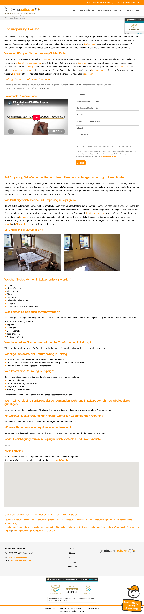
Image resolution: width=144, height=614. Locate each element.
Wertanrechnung (99, 70)
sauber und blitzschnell (22, 70)
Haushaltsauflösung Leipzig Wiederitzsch (107, 527)
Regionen (128, 10)
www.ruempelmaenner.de (19, 558)
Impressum (72, 562)
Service (117, 10)
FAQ (138, 10)
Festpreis (23, 217)
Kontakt (72, 557)
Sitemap (72, 553)
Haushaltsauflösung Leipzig (16, 520)
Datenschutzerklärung (108, 157)
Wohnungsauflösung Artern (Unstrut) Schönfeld (33, 530)
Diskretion (17, 74)
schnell (7, 224)
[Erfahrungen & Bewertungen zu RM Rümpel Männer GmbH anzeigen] (72, 603)
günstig (29, 66)
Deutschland (89, 44)
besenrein (88, 74)
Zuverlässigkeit (123, 66)
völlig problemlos (22, 224)
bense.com (79, 608)
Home (73, 10)
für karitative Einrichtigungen (28, 63)
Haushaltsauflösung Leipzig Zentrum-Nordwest (66, 527)
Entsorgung (46, 59)
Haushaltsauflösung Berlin (100, 520)
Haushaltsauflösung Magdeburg (45, 520)
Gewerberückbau (87, 10)
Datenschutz (72, 567)
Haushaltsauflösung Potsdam (74, 520)
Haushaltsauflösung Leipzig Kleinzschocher (23, 527)
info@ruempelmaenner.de (129, 3)
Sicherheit (82, 63)
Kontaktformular (61, 460)
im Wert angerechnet (95, 213)
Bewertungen (104, 10)
